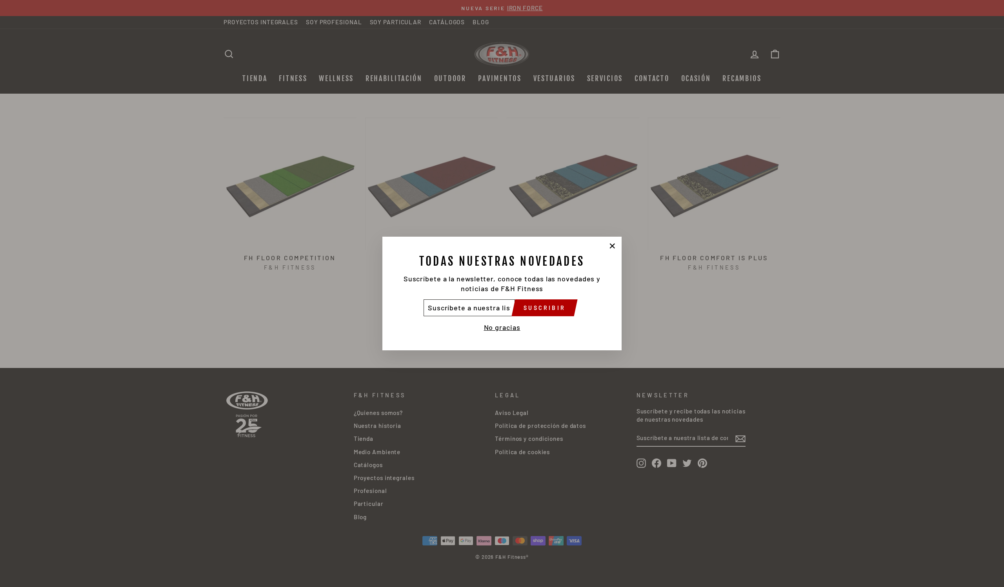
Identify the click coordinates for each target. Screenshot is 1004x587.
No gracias (502, 327)
